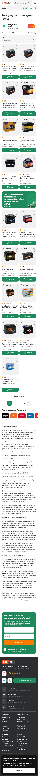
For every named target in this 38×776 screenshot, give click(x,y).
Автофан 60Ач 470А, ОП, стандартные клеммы (10, 306)
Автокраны (5, 750)
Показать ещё (19, 396)
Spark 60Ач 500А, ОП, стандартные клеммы (26, 177)
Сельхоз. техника (7, 745)
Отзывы (4, 726)
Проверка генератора (21, 748)
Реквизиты (5, 728)
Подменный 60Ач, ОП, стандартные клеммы (9, 67)
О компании (6, 717)
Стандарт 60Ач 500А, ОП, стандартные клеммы (26, 141)
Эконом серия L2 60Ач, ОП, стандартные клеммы (9, 104)
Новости (4, 721)
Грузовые (5, 739)
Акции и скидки (22, 719)
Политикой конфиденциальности (16, 650)
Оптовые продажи (23, 728)
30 (24, 403)
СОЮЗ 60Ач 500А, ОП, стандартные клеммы (27, 343)
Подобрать (19, 642)
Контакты (5, 724)
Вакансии (5, 730)
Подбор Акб (21, 726)
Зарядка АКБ (21, 737)
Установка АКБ (22, 739)
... (19, 403)
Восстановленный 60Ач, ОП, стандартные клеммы (27, 67)
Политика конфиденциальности (12, 754)
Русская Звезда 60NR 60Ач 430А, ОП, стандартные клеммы (9, 233)
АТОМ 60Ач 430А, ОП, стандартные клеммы (26, 104)
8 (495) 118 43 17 (22, 8)
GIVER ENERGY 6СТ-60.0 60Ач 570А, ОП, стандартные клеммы (10, 380)
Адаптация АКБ (22, 743)
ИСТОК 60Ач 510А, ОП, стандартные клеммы (27, 306)
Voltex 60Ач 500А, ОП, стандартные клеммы (9, 141)
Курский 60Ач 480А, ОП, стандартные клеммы (10, 343)
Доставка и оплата (23, 721)
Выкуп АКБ (21, 745)
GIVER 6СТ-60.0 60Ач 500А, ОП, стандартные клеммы (27, 233)
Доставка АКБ (21, 741)
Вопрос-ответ (21, 717)
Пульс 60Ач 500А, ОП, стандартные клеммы (9, 270)
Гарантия (20, 724)
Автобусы (5, 743)
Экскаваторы (6, 748)
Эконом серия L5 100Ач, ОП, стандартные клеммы (27, 270)
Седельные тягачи (8, 741)
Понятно (19, 770)
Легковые (5, 737)
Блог (3, 719)
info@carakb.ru (23, 666)
